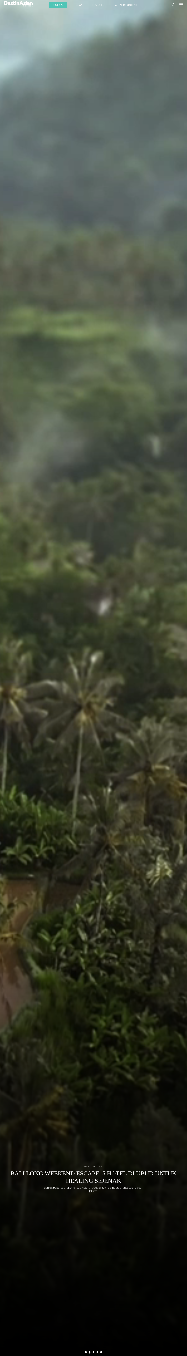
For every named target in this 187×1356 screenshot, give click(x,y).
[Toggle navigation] (173, 5)
